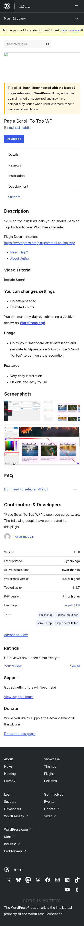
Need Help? (19, 252)
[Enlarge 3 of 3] (74, 430)
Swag (50, 816)
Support (14, 197)
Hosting (10, 774)
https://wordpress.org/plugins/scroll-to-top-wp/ (39, 243)
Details (13, 154)
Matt (9, 837)
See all (75, 666)
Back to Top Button (67, 614)
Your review (13, 666)
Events (49, 801)
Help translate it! (72, 30)
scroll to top (44, 623)
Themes (50, 766)
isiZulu (18, 870)
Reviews (14, 165)
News (8, 766)
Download (14, 138)
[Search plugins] (47, 44)
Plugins (49, 774)
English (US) (72, 605)
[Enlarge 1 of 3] (35, 406)
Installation (16, 176)
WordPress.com (18, 829)
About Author (20, 258)
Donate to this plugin (19, 734)
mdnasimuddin (20, 127)
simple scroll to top (66, 623)
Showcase (52, 759)
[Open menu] (77, 6)
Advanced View (16, 635)
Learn (8, 794)
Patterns (50, 781)
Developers (12, 809)
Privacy (9, 781)
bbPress (12, 844)
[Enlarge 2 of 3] (74, 406)
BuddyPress (15, 851)
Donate (51, 809)
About (8, 759)
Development (18, 186)
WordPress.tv (16, 816)
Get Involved (54, 794)
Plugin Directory (15, 18)
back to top (46, 614)
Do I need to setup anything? (26, 489)
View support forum (18, 697)
